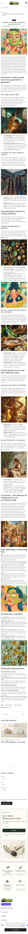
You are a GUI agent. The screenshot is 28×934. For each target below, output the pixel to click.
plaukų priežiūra (18, 705)
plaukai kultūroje (8, 705)
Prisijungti (14, 830)
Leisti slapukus (15, 930)
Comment (3, 788)
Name (3, 776)
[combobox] (14, 7)
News (6, 12)
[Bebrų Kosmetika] (14, 3)
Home (2, 12)
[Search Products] (25, 7)
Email (2, 782)
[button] (24, 739)
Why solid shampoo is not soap (13, 742)
